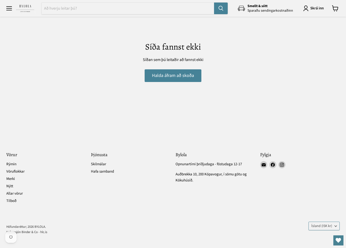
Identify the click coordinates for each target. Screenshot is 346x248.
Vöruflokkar (15, 171)
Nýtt (9, 186)
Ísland (321, 226)
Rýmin (11, 164)
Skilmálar (98, 164)
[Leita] (221, 8)
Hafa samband (102, 171)
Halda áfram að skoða (173, 75)
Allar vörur (14, 193)
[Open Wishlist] (338, 240)
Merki (10, 178)
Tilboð (11, 200)
